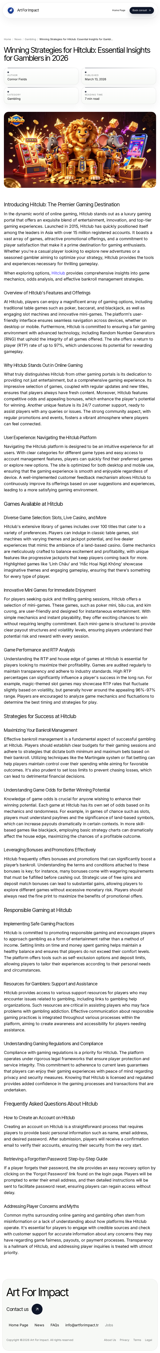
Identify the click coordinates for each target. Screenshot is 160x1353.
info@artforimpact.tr (82, 1325)
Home (7, 39)
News (17, 39)
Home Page (18, 1325)
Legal (148, 1340)
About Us (110, 1340)
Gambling (30, 39)
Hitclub (58, 273)
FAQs (55, 1325)
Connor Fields (17, 79)
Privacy (124, 1340)
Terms (137, 1340)
